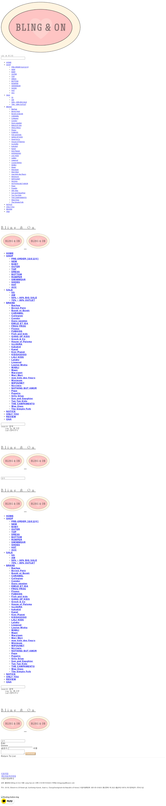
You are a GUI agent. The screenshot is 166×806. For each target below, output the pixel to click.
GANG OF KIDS (17, 137)
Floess (13, 130)
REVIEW (9, 209)
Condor (14, 121)
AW (12, 100)
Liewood (14, 160)
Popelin (14, 188)
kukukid (14, 146)
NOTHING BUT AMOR (19, 183)
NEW (13, 69)
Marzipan (15, 169)
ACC (13, 93)
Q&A (8, 211)
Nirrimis (14, 181)
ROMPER (14, 83)
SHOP (8, 65)
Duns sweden (16, 123)
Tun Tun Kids (16, 195)
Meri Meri (15, 172)
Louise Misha (16, 162)
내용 (35, 748)
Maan (13, 167)
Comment (30, 754)
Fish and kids (16, 134)
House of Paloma (18, 141)
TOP (13, 76)
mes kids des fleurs (18, 174)
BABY (13, 72)
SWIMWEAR (15, 86)
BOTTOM (14, 81)
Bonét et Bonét (17, 114)
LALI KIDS (15, 155)
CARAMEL (15, 116)
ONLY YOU (10, 207)
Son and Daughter (18, 193)
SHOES (14, 88)
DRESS (13, 79)
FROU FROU (16, 127)
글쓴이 (4, 748)
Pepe (13, 186)
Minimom (15, 176)
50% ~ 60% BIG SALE (19, 102)
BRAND (9, 107)
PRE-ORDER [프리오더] (20, 67)
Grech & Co (15, 139)
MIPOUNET (15, 179)
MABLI (13, 165)
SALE (8, 95)
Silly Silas (14, 190)
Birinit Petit (15, 111)
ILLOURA (14, 144)
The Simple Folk (17, 202)
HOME (8, 62)
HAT (13, 90)
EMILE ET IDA (16, 125)
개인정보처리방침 (8, 776)
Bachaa (14, 109)
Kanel (13, 148)
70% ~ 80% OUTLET (18, 104)
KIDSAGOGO (16, 153)
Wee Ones (15, 200)
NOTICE (9, 204)
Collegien (14, 118)
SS (12, 97)
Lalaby (13, 158)
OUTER (14, 74)
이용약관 (4, 774)
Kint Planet (15, 151)
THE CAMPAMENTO (19, 197)
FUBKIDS (14, 132)
